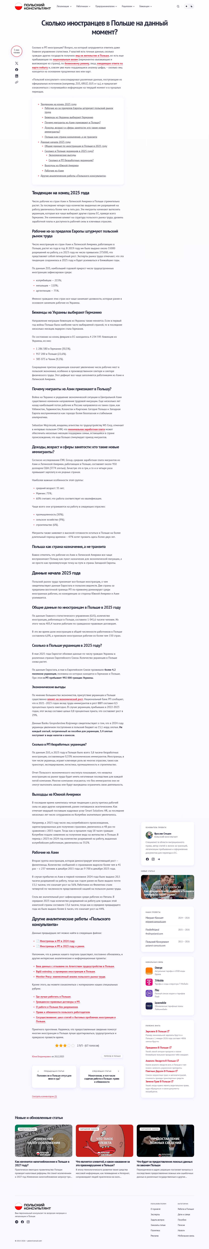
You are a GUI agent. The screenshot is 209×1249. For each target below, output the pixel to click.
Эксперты (155, 1214)
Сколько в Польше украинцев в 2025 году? (69, 151)
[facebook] (22, 1222)
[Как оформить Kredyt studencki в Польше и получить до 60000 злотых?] (167, 887)
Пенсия (181, 1225)
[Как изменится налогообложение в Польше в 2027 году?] (43, 1140)
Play (157, 990)
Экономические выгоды (62, 155)
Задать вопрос (157, 1219)
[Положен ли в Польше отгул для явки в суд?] (54, 1077)
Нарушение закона (89, 1129)
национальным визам (65, 59)
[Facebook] (147, 859)
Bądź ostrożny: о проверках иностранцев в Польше (65, 971)
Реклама (155, 1235)
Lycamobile (160, 1002)
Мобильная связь (186, 1235)
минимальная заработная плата (86, 429)
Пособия (182, 1219)
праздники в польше (157, 1047)
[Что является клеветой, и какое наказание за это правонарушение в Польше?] (104, 1140)
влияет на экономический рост (65, 699)
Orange (158, 967)
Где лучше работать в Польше (53, 996)
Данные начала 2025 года (56, 142)
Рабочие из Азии (54, 170)
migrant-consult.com (156, 921)
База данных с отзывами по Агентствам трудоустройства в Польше (75, 966)
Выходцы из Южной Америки (62, 165)
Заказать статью (158, 1225)
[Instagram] (153, 859)
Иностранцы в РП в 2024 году (57, 941)
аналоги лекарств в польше (161, 1060)
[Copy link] (17, 82)
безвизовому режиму (77, 63)
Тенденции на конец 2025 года (58, 104)
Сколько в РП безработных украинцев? (71, 160)
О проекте (155, 1209)
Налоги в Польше (27, 1129)
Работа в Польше (186, 1209)
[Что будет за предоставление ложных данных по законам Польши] (165, 1140)
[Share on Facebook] (17, 70)
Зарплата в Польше (156, 1031)
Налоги (181, 1230)
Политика (155, 1230)
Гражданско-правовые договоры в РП (58, 1001)
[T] (159, 859)
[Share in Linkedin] (17, 76)
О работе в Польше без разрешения (57, 1007)
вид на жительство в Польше (92, 55)
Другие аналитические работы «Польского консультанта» (73, 175)
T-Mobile (159, 980)
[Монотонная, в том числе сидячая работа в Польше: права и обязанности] (102, 1077)
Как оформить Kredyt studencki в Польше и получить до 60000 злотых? (169, 892)
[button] (178, 6)
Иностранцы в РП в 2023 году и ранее (62, 946)
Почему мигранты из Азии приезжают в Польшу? (73, 122)
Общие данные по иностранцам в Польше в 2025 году (76, 146)
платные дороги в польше (160, 1071)
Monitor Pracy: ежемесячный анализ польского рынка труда (70, 976)
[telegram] (17, 1222)
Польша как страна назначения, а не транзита (71, 136)
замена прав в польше (158, 1081)
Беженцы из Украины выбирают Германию (69, 117)
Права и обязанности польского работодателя (63, 1012)
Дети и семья (184, 1214)
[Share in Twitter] (17, 63)
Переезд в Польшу (112, 1056)
